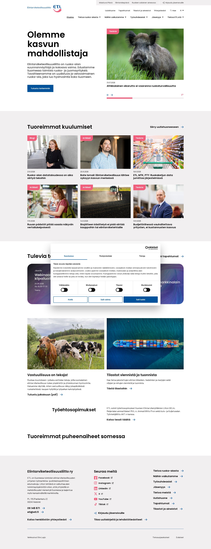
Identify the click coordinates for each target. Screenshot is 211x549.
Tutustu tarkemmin (40, 88)
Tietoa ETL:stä (174, 17)
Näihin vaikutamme (114, 17)
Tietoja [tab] (142, 256)
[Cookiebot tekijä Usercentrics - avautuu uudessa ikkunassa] (147, 248)
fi (180, 10)
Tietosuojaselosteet (161, 537)
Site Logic (41, 537)
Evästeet (180, 537)
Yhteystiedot (160, 10)
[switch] (91, 290)
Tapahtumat (124, 10)
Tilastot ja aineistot (142, 10)
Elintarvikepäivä (122, 2)
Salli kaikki (140, 300)
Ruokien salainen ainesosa (144, 2)
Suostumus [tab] (69, 256)
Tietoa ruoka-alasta (88, 17)
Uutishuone (110, 10)
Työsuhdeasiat (137, 17)
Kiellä (70, 300)
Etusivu (70, 17)
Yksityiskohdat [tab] (105, 256)
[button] (108, 94)
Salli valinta (105, 300)
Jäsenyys (156, 17)
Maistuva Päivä (105, 2)
